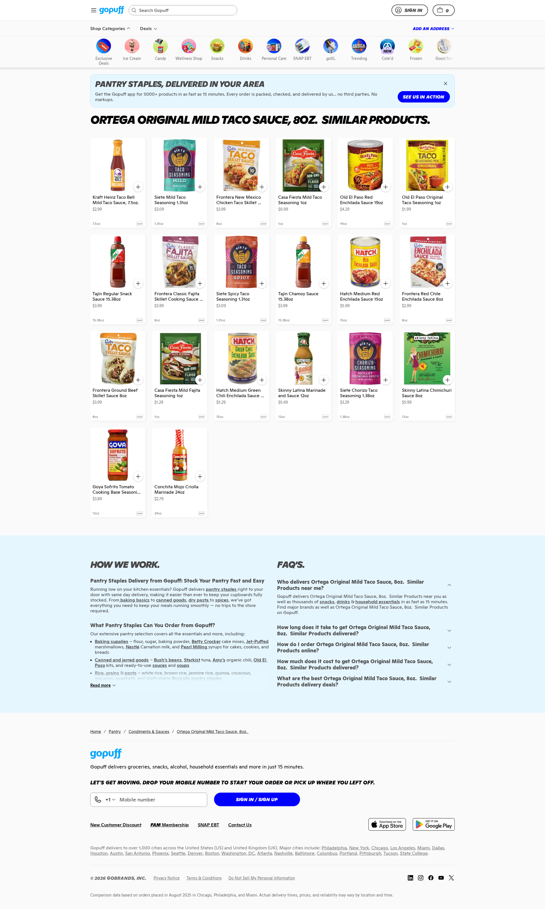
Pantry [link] (115, 731)
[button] (444, 10)
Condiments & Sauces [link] (149, 731)
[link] (111, 10)
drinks (343, 602)
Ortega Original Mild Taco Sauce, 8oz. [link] (213, 731)
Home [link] (95, 731)
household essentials (377, 602)
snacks (327, 602)
